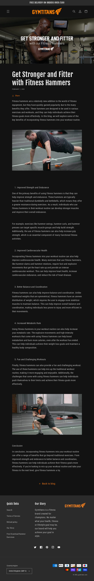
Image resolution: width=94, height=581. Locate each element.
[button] (8, 11)
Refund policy (12, 522)
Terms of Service (13, 516)
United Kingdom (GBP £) (18, 571)
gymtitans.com (82, 575)
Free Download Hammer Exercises (16, 535)
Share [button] (17, 96)
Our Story (10, 528)
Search (9, 510)
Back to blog (48, 483)
